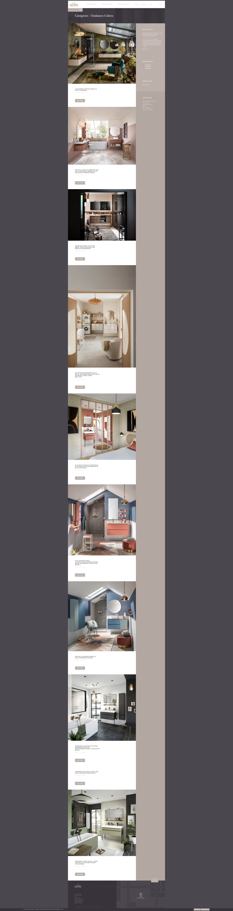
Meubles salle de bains (91, 4)
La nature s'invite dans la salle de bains (86, 89)
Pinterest (148, 66)
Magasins (144, 4)
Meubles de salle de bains (147, 38)
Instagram (148, 68)
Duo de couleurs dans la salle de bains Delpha (85, 657)
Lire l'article (80, 100)
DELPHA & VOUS (78, 894)
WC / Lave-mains (147, 108)
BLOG (76, 896)
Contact (150, 4)
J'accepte (197, 909)
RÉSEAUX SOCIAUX (79, 901)
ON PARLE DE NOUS (79, 900)
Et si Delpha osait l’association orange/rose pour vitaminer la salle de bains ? (86, 562)
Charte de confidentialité (96, 906)
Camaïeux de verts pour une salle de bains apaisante (86, 772)
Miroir (144, 106)
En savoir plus (205, 909)
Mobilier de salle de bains (149, 101)
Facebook (148, 65)
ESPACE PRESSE (78, 895)
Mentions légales (78, 906)
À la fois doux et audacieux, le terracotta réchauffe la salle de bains (86, 466)
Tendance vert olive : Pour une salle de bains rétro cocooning (86, 863)
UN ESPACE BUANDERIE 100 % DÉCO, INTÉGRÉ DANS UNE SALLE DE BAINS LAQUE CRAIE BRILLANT (87, 375)
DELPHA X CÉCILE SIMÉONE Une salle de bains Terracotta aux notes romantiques (87, 171)
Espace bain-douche (148, 104)
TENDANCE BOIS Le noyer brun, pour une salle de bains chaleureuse (85, 247)
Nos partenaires (79, 899)
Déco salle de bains (148, 109)
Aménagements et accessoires (124, 4)
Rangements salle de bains (106, 4)
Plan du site (84, 906)
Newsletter (89, 906)
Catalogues (137, 4)
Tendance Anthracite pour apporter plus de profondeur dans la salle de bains (87, 748)
